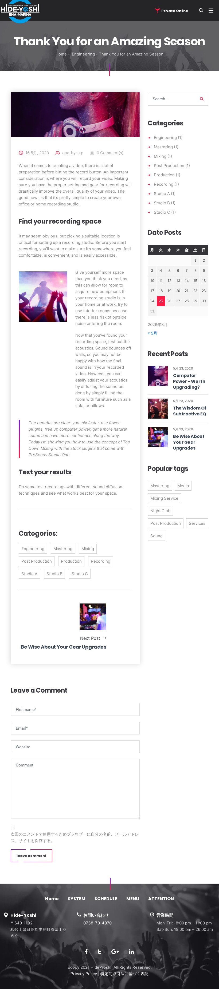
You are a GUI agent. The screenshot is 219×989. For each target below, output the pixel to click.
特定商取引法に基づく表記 (124, 973)
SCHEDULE (106, 899)
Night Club (160, 510)
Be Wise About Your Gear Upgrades (188, 442)
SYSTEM (76, 899)
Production (71, 561)
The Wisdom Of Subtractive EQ (189, 411)
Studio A (29, 573)
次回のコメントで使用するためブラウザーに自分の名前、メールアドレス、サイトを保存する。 (75, 837)
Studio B (54, 573)
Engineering (83, 54)
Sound (156, 535)
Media (183, 485)
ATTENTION (161, 899)
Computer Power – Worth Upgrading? (189, 381)
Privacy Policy (84, 973)
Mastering (62, 548)
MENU (132, 899)
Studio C (80, 573)
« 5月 (152, 333)
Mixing (87, 548)
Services (197, 523)
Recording (100, 561)
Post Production (36, 561)
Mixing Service (164, 498)
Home (61, 54)
